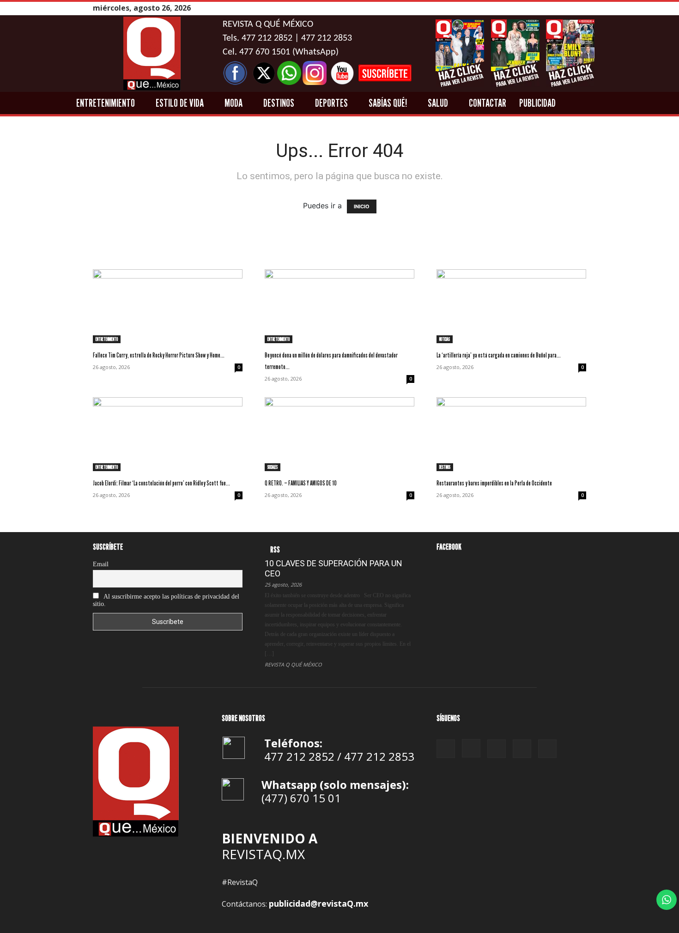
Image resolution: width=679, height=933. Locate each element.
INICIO (362, 206)
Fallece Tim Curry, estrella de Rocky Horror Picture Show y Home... (158, 355)
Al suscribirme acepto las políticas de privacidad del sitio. (166, 600)
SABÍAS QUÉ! (388, 102)
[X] (569, 8)
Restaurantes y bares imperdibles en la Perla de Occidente (494, 483)
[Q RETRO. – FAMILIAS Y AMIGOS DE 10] (339, 434)
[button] (636, 103)
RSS (275, 549)
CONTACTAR (487, 102)
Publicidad (537, 102)
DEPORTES (331, 102)
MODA (233, 102)
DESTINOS (278, 102)
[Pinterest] (558, 8)
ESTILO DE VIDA (180, 102)
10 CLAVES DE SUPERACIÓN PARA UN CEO (333, 568)
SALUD (438, 102)
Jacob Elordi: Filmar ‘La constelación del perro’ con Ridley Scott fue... (161, 483)
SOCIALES (272, 467)
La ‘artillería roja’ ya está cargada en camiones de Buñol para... (498, 355)
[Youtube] (581, 8)
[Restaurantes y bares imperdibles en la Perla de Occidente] (511, 434)
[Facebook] (535, 8)
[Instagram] (546, 8)
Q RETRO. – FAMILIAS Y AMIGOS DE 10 (301, 483)
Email (101, 564)
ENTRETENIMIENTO (105, 102)
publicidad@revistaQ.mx (318, 903)
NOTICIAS (444, 339)
